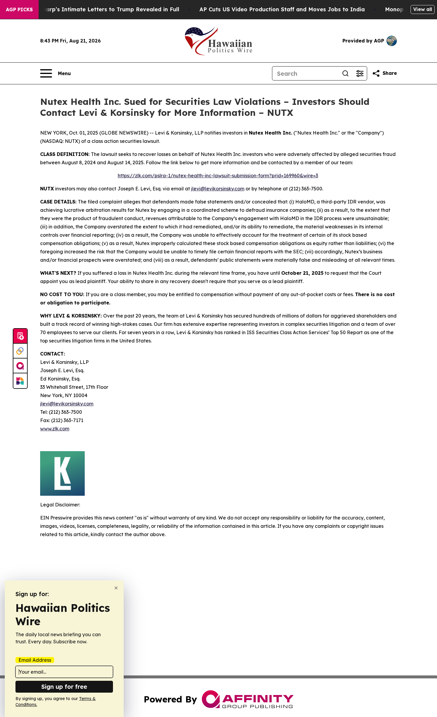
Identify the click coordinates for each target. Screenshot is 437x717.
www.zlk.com (54, 429)
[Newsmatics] (20, 380)
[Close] (116, 588)
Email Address (34, 660)
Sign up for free (64, 686)
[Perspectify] (20, 351)
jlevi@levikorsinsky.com (217, 189)
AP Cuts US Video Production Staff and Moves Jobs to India (282, 9)
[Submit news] (20, 336)
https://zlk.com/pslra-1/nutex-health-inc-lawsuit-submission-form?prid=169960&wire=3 (218, 176)
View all (422, 9)
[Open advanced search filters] (360, 73)
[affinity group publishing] (20, 365)
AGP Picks (19, 9)
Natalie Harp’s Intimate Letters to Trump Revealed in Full (99, 9)
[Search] (345, 73)
